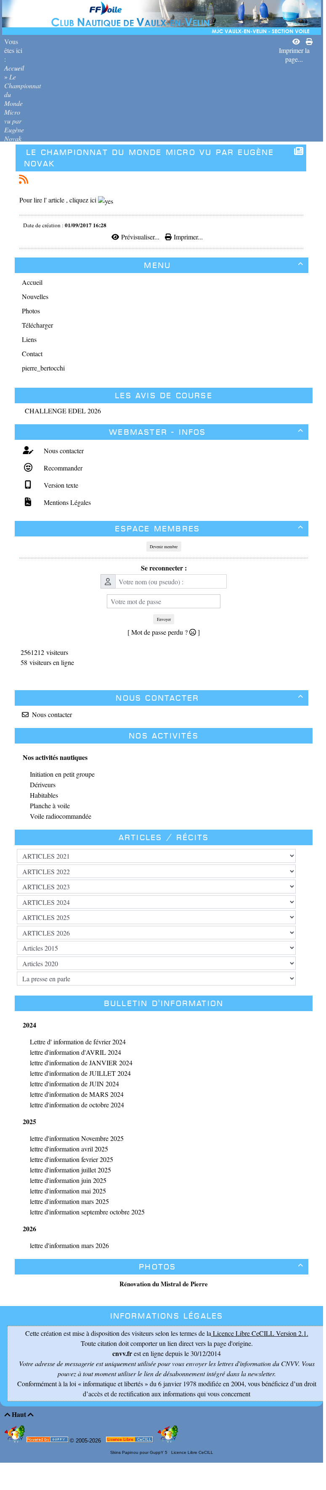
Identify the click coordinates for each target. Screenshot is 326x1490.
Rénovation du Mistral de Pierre (163, 1283)
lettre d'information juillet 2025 (70, 1169)
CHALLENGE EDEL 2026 (63, 410)
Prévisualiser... (140, 236)
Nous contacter (63, 450)
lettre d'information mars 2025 (69, 1201)
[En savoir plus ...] (130, 1441)
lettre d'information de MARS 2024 (77, 1094)
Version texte (60, 485)
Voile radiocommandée (60, 816)
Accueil (14, 67)
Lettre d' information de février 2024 (78, 1041)
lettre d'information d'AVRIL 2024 (75, 1052)
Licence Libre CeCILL (191, 1452)
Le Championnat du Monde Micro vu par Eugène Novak (149, 158)
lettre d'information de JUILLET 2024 (80, 1073)
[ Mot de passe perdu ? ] (163, 632)
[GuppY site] (16, 1440)
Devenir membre (164, 546)
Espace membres (209, 528)
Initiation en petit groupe (62, 774)
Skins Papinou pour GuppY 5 (140, 1452)
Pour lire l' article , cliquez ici (58, 199)
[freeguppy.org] (48, 1441)
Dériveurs (43, 784)
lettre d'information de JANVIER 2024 (81, 1062)
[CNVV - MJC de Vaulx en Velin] (161, 16)
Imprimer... (187, 236)
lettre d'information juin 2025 (68, 1180)
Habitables (44, 795)
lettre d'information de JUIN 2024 (74, 1083)
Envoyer (164, 619)
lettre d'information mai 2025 (68, 1190)
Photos (221, 1266)
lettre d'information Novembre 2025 (77, 1138)
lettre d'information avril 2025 (69, 1148)
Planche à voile (50, 805)
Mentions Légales (66, 502)
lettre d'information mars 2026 (69, 1245)
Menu (224, 265)
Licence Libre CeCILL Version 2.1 (259, 1333)
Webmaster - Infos (206, 432)
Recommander (62, 467)
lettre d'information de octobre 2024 (77, 1104)
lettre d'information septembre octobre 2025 (87, 1211)
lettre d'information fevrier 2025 (71, 1159)
